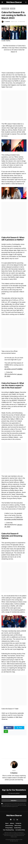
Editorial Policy (9, 825)
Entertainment (5, 8)
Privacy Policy (9, 827)
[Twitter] (14, 819)
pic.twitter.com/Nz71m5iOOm (13, 519)
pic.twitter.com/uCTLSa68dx (13, 369)
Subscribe (13, 800)
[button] (2, 2)
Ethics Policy (18, 825)
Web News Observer (14, 2)
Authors (12, 823)
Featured (12, 8)
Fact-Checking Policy (8, 829)
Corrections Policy (20, 829)
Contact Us (18, 823)
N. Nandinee (14, 773)
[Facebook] (11, 819)
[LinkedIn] (17, 819)
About (6, 823)
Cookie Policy (17, 827)
